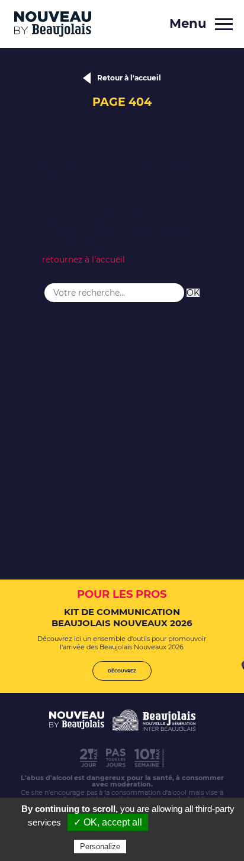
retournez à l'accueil (83, 259)
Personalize (100, 846)
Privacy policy (157, 846)
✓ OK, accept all (107, 822)
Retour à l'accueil (129, 77)
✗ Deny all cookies (189, 822)
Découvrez (122, 671)
